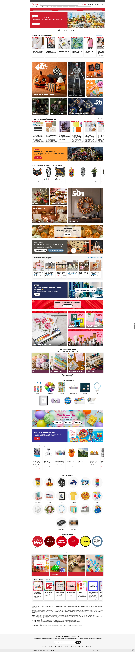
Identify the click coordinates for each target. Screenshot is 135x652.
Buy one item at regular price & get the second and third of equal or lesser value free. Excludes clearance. (56, 621)
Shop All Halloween (37, 24)
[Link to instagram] (95, 650)
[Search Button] (40, 4)
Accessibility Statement (50, 650)
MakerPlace (39, 1)
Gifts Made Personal (49, 274)
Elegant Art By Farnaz (72, 273)
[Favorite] (42, 261)
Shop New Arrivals (67, 305)
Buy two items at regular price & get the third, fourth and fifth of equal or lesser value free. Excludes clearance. (57, 625)
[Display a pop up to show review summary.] (87, 273)
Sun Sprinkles (93, 274)
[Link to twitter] (100, 650)
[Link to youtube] (102, 650)
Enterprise (44, 1)
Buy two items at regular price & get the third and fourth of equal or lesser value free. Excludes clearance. (56, 624)
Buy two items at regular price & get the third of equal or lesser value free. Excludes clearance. (54, 622)
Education (49, 1)
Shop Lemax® (38, 157)
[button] (98, 4)
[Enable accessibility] (132, 649)
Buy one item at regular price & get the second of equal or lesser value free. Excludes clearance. (54, 620)
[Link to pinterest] (98, 650)
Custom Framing (33, 1)
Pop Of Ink (58, 274)
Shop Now (37, 294)
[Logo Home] (35, 4)
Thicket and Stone (82, 274)
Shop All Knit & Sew (67, 375)
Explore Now (67, 234)
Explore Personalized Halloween (56, 250)
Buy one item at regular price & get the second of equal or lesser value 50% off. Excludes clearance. (55, 619)
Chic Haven (36, 274)
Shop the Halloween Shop (40, 250)
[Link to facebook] (93, 650)
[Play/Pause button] (59, 30)
